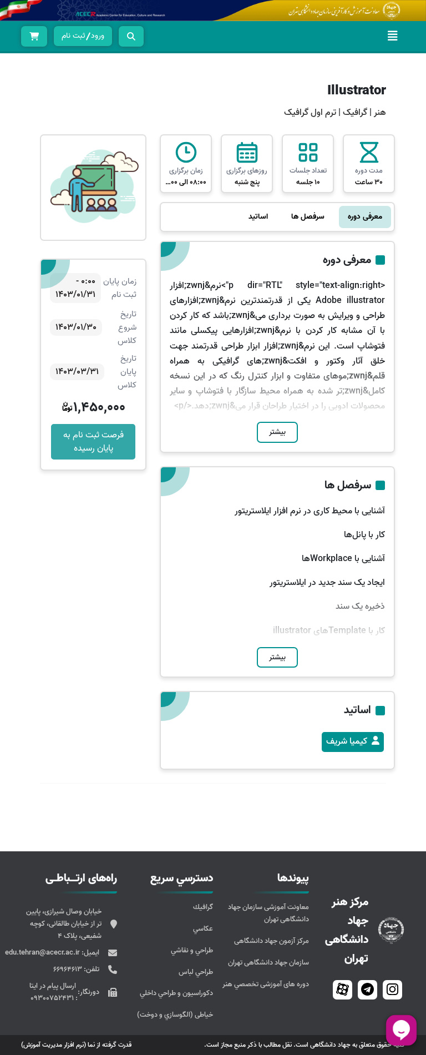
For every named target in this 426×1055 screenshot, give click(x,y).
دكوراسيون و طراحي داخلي (176, 993)
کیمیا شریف (346, 741)
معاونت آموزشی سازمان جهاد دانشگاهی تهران (268, 913)
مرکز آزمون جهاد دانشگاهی (271, 941)
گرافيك (203, 907)
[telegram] (367, 989)
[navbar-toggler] (393, 36)
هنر (380, 112)
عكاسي (203, 929)
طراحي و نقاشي (192, 950)
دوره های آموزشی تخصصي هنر (265, 984)
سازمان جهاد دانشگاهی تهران (268, 962)
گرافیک (354, 112)
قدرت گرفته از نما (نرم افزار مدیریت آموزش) (76, 1044)
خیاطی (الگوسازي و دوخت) (175, 1015)
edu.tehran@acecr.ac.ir (43, 952)
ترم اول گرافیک (310, 112)
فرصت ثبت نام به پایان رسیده (93, 442)
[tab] (365, 217)
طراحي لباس (196, 972)
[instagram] (392, 989)
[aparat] (342, 989)
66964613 (68, 969)
